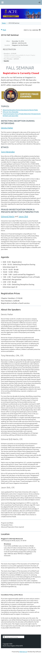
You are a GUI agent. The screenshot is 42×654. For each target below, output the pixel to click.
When (8, 41)
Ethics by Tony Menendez (10, 112)
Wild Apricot (23, 651)
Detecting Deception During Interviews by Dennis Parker (20, 110)
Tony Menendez (8, 152)
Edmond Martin (7, 216)
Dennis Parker (7, 128)
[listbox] (32, 30)
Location (7, 45)
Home (4, 23)
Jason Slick (23, 216)
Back (4, 30)
